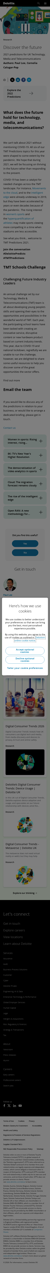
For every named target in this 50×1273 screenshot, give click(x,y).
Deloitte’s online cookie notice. (29, 639)
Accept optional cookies (25, 651)
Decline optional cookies (25, 659)
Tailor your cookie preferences (25, 668)
